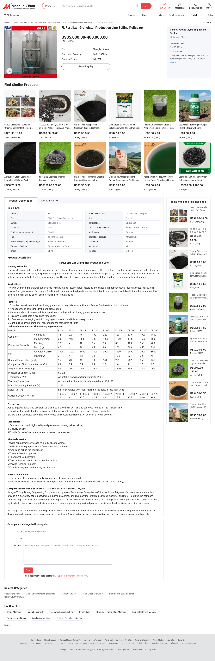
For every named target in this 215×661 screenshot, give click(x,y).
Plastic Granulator (69, 593)
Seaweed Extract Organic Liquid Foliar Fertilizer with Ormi (199, 318)
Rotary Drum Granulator (15, 596)
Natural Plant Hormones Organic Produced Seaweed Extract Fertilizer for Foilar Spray (199, 384)
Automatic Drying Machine (61, 612)
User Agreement (124, 649)
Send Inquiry (86, 66)
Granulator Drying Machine (144, 612)
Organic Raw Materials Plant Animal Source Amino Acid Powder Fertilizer (199, 406)
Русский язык (81, 643)
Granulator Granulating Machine (111, 612)
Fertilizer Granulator (41, 618)
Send (28, 570)
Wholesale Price (111, 640)
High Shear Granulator (93, 593)
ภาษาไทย (155, 643)
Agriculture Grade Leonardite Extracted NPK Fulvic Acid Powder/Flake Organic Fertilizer (199, 340)
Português (59, 643)
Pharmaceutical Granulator (121, 593)
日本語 (139, 643)
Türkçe (164, 643)
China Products (50, 640)
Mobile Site (171, 640)
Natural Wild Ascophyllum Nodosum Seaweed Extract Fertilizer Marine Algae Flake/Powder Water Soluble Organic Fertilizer (199, 252)
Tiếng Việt (174, 643)
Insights (181, 640)
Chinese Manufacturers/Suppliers (73, 640)
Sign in (209, 7)
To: (20, 538)
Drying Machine (14, 612)
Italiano (93, 643)
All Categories (13, 15)
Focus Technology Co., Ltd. (88, 649)
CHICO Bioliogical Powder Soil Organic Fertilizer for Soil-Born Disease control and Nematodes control (199, 209)
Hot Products (36, 640)
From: (19, 531)
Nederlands (113, 643)
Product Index (158, 640)
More (172, 62)
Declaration (137, 649)
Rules (210, 15)
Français (69, 643)
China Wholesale (95, 640)
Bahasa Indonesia (189, 643)
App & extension (176, 15)
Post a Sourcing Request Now (73, 575)
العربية (123, 643)
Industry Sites (126, 640)
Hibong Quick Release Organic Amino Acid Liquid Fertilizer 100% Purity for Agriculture (199, 296)
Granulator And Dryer (16, 618)
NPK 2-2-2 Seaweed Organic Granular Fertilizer (199, 362)
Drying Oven (84, 612)
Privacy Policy (150, 649)
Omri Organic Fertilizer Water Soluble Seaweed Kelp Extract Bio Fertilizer (199, 274)
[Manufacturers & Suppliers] (19, 6)
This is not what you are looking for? (40, 575)
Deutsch (102, 643)
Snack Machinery (12, 593)
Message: (17, 545)
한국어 (131, 643)
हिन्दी (146, 643)
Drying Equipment (35, 612)
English (39, 643)
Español (48, 643)
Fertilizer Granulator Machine (69, 618)
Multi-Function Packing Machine (40, 593)
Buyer (145, 15)
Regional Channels (142, 640)
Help (160, 15)
